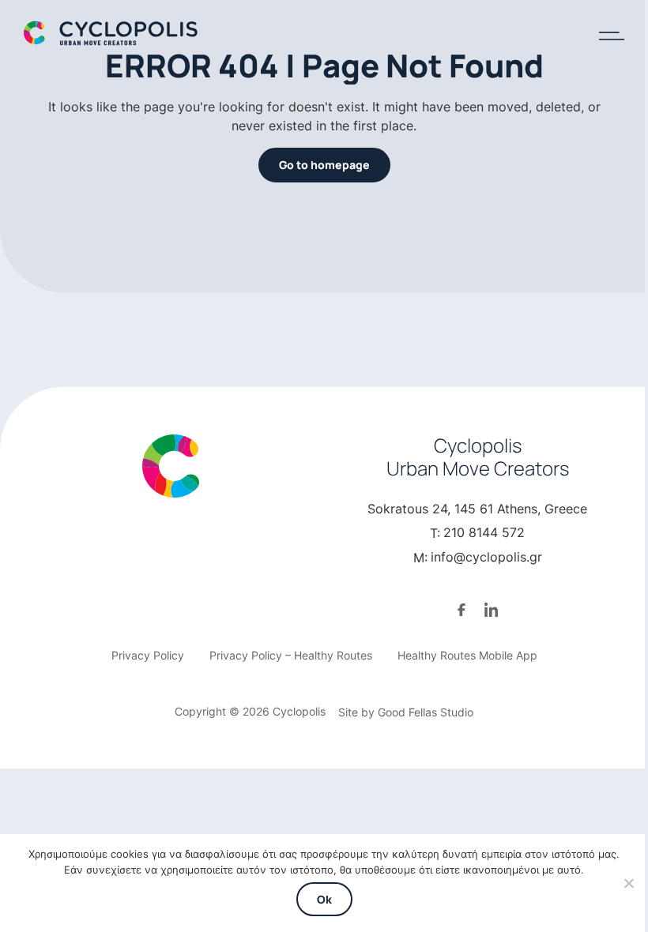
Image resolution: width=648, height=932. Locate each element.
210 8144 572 (484, 532)
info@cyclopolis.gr (486, 557)
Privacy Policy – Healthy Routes (290, 655)
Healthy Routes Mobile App (467, 655)
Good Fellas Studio (425, 712)
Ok (324, 899)
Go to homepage (324, 164)
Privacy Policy (147, 655)
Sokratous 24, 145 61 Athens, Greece (477, 509)
